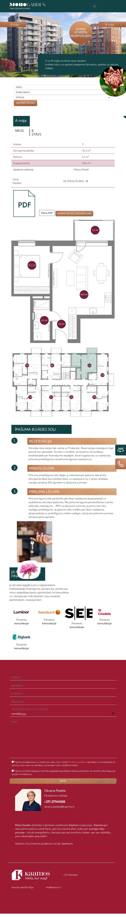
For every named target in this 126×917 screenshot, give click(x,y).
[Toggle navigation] (94, 6)
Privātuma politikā (77, 762)
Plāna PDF (47, 212)
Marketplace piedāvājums (75, 213)
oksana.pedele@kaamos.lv (59, 806)
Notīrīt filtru (25, 103)
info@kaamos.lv (53, 887)
